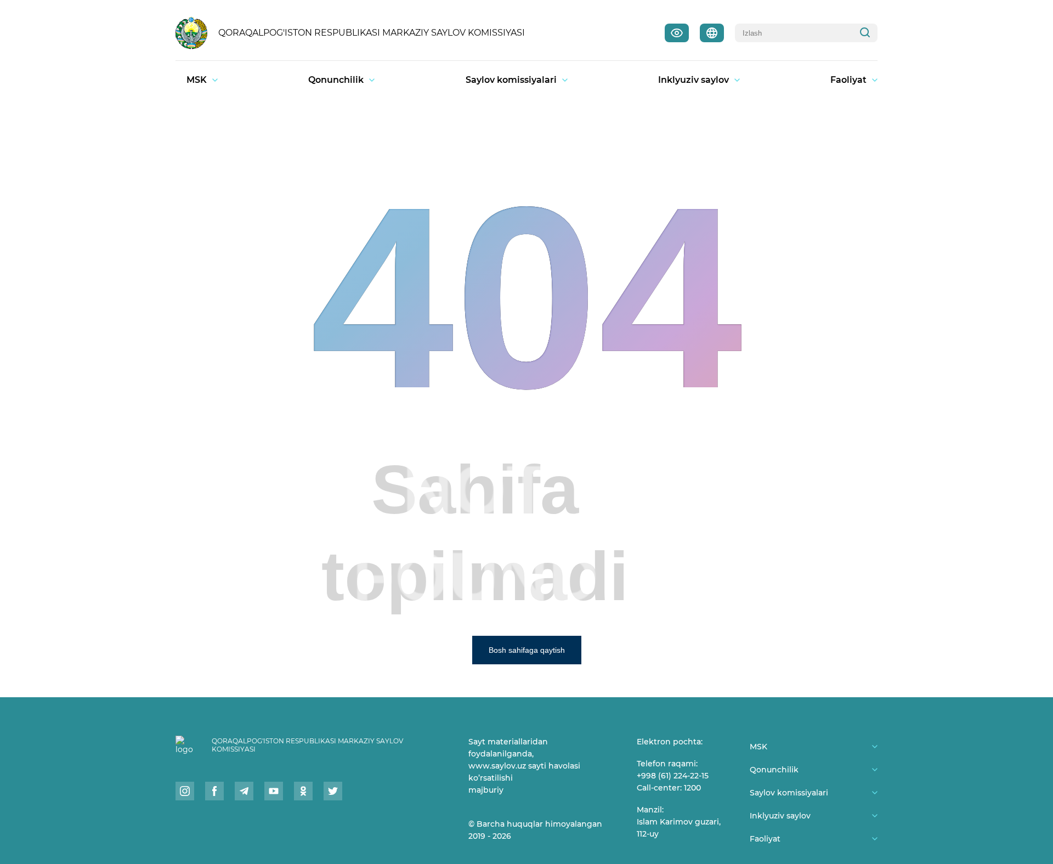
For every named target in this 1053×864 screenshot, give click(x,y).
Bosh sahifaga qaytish (527, 650)
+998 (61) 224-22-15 (673, 776)
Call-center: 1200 (669, 788)
